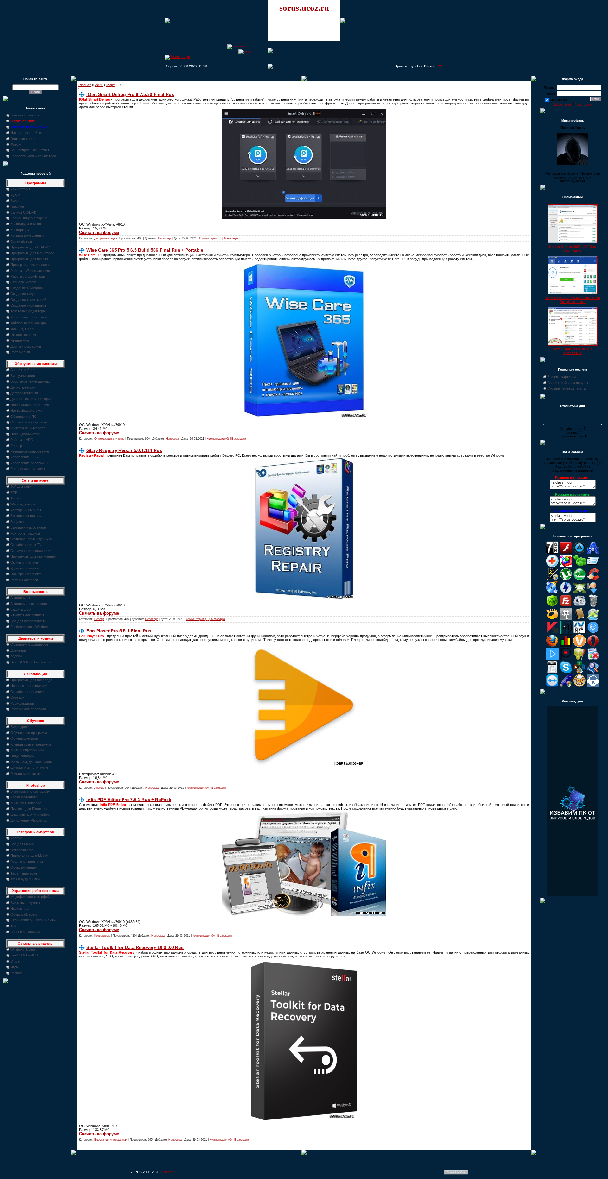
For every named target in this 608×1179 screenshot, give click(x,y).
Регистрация (583, 104)
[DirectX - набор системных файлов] (579, 592)
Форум (15, 144)
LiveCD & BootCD (24, 955)
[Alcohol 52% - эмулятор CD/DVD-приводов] (593, 553)
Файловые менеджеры (28, 323)
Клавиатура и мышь (26, 224)
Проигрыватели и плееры (30, 265)
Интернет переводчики (28, 685)
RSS (439, 66)
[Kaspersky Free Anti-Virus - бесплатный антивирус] (552, 632)
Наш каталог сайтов (26, 133)
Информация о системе (29, 405)
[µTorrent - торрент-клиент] (566, 579)
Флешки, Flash (22, 329)
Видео (15, 201)
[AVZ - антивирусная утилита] (552, 579)
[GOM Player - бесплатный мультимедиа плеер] (552, 619)
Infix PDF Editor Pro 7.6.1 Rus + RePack (128, 799)
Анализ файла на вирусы (568, 383)
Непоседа (164, 238)
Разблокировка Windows (29, 627)
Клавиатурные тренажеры (31, 744)
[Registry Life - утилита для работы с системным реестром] (579, 659)
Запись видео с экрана (29, 218)
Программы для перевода (31, 680)
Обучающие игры (24, 738)
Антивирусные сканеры (29, 603)
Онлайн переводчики (27, 691)
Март (110, 85)
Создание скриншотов (28, 305)
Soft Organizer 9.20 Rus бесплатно (572, 351)
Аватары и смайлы (25, 510)
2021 (99, 85)
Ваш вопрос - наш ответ (29, 150)
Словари (17, 697)
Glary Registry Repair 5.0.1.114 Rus (124, 450)
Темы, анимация (23, 873)
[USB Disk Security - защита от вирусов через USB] (566, 685)
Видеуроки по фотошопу (30, 791)
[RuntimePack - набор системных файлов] (552, 672)
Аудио (15, 195)
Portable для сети (24, 580)
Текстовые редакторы (28, 311)
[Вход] (244, 51)
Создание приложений (28, 300)
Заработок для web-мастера (33, 156)
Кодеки (16, 656)
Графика (17, 206)
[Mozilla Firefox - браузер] (552, 646)
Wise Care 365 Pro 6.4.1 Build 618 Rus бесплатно (572, 300)
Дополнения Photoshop (28, 820)
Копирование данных (27, 235)
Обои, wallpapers (23, 914)
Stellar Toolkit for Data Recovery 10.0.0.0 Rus (135, 947)
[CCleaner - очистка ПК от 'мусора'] (593, 579)
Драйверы (18, 650)
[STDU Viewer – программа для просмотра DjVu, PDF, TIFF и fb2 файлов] (593, 672)
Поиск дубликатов (25, 434)
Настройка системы (26, 410)
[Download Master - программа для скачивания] (593, 592)
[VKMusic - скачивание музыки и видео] (593, 685)
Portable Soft (20, 352)
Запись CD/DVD (23, 212)
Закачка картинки (562, 377)
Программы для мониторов (32, 253)
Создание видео (23, 294)
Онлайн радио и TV (25, 545)
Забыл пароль (563, 104)
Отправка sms (22, 850)
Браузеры (18, 522)
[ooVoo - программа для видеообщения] (579, 646)
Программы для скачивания (33, 556)
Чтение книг (19, 340)
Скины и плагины (24, 562)
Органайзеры (21, 241)
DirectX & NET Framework (31, 662)
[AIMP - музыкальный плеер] (579, 553)
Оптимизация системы (29, 422)
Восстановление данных (30, 381)
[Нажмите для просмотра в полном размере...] (304, 1119)
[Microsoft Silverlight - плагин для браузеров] (593, 632)
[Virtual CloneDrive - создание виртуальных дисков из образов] (579, 685)
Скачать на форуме (99, 232)
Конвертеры (20, 230)
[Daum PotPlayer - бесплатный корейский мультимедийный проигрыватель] (552, 659)
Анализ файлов (22, 370)
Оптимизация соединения (31, 551)
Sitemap (168, 1172)
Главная (84, 85)
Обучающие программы (29, 733)
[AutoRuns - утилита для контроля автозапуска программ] (593, 566)
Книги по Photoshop (25, 803)
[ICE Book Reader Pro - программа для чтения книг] (579, 619)
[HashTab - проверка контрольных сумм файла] (566, 619)
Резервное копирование (29, 451)
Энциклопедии (22, 756)
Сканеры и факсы (24, 282)
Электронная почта (25, 574)
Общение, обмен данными (31, 539)
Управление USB (24, 457)
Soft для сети (20, 486)
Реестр (16, 446)
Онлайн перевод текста (567, 388)
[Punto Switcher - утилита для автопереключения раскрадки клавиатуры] (566, 659)
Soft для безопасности (28, 621)
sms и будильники (25, 879)
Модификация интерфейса (32, 897)
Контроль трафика (25, 533)
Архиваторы (20, 189)
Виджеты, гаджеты (25, 903)
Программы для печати (29, 259)
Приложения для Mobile (29, 855)
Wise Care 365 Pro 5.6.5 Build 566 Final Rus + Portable (144, 250)
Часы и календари (25, 932)
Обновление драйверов (29, 644)
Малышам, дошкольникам (31, 762)
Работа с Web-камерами (30, 271)
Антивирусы (20, 597)
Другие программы (25, 346)
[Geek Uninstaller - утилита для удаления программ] (593, 606)
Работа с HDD (21, 440)
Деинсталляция (22, 387)
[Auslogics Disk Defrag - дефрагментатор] (566, 566)
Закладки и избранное (28, 527)
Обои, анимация (23, 867)
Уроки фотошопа (24, 797)
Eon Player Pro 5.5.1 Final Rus (118, 630)
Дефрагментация (24, 393)
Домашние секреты (26, 773)
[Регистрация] (177, 57)
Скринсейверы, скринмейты (33, 920)
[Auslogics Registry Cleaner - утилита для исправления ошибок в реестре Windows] (579, 566)
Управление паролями (28, 317)
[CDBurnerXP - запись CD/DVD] (552, 592)
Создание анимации (26, 288)
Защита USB (20, 609)
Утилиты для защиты (27, 615)
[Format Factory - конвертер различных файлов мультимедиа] (579, 606)
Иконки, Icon (20, 908)
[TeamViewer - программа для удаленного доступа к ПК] (552, 685)
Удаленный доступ (25, 568)
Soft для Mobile (22, 844)
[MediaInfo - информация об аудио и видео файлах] (566, 632)
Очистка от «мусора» (27, 428)
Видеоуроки (19, 727)
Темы (14, 926)
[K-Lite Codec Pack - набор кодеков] (593, 619)
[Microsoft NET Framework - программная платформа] (579, 632)
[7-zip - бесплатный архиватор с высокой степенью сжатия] (552, 553)
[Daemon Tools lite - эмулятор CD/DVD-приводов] (566, 592)
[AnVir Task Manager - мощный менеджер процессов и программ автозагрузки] (552, 566)
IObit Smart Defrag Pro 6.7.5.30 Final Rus (130, 94)
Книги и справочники (27, 750)
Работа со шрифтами (27, 276)
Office (15, 961)
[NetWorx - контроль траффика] (566, 646)
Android (16, 838)
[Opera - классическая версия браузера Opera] (593, 646)
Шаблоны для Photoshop (30, 814)
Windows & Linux (23, 949)
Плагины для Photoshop (29, 809)
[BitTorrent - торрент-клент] (579, 579)
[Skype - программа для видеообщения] (566, 672)
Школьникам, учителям (29, 767)
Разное (16, 973)
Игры (14, 967)
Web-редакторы (23, 504)
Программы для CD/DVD (30, 247)
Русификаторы (22, 703)
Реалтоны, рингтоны (26, 861)
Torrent (16, 498)
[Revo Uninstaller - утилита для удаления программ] (593, 659)
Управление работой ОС (30, 463)
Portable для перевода (28, 709)
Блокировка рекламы (27, 515)
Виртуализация (22, 376)
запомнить (558, 99)
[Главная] (236, 46)
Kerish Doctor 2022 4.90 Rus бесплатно (572, 248)
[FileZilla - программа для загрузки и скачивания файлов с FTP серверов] (566, 606)
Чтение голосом (23, 334)
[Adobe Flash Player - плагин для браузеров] (566, 553)
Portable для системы (27, 469)
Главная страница (24, 115)
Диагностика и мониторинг (31, 399)
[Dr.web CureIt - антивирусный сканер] (552, 606)
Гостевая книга (22, 139)
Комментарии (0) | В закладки (218, 238)
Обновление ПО (23, 416)
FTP (13, 492)
